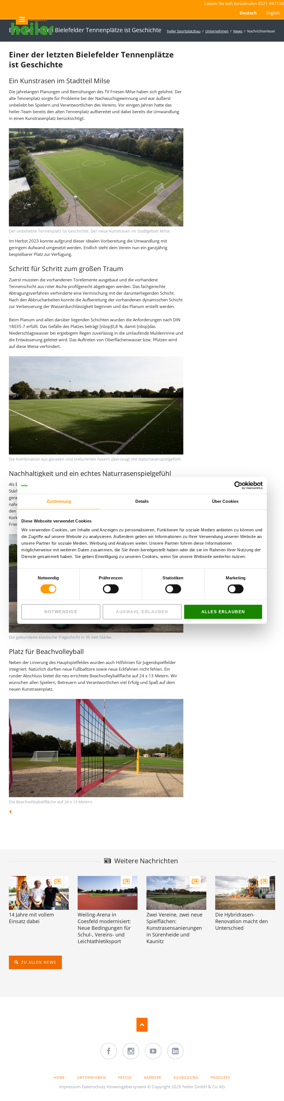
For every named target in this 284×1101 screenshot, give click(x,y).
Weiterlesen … (45, 900)
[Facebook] (108, 1051)
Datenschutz (93, 1086)
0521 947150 (271, 3)
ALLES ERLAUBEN (223, 611)
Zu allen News (38, 962)
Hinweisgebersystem (126, 1086)
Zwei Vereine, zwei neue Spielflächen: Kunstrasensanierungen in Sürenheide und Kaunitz (174, 928)
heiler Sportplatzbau (184, 31)
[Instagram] (131, 1051)
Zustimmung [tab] (59, 501)
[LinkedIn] (175, 1051)
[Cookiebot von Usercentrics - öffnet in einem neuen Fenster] (238, 485)
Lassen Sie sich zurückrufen (231, 3)
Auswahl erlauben (142, 611)
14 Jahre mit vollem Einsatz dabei (31, 918)
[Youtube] (153, 1051)
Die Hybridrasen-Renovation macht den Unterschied (241, 921)
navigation (27, 19)
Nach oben (142, 1025)
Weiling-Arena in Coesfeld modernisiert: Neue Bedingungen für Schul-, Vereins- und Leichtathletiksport (104, 928)
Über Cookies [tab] (225, 501)
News (237, 31)
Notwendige (60, 611)
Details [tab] (142, 501)
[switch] (104, 589)
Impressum (70, 1086)
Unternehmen (217, 31)
